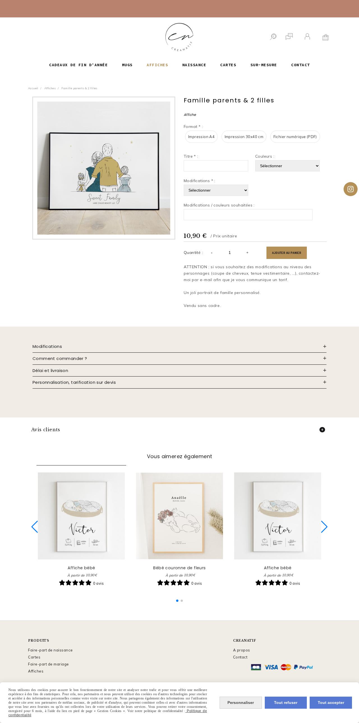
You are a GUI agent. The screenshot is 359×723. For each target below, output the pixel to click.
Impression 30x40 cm (244, 136)
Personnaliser (240, 702)
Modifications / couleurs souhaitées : (219, 205)
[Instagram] (351, 189)
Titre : (191, 156)
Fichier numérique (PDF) (295, 136)
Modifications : (199, 181)
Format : (193, 126)
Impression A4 (201, 136)
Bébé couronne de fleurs (179, 568)
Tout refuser (285, 702)
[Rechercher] (273, 37)
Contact (240, 657)
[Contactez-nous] (289, 37)
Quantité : (193, 252)
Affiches (35, 671)
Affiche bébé (81, 568)
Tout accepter (331, 702)
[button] (177, 601)
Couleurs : (264, 156)
